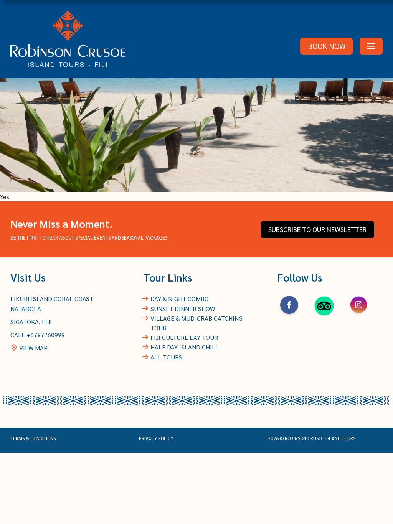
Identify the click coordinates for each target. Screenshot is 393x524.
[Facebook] (289, 315)
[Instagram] (359, 315)
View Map (29, 348)
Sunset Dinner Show (182, 309)
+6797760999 (45, 335)
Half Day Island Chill (184, 347)
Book (326, 46)
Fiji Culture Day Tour (184, 337)
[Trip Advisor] (324, 315)
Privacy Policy (156, 438)
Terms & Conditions (33, 438)
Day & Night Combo (179, 299)
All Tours (166, 357)
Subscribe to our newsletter (317, 229)
